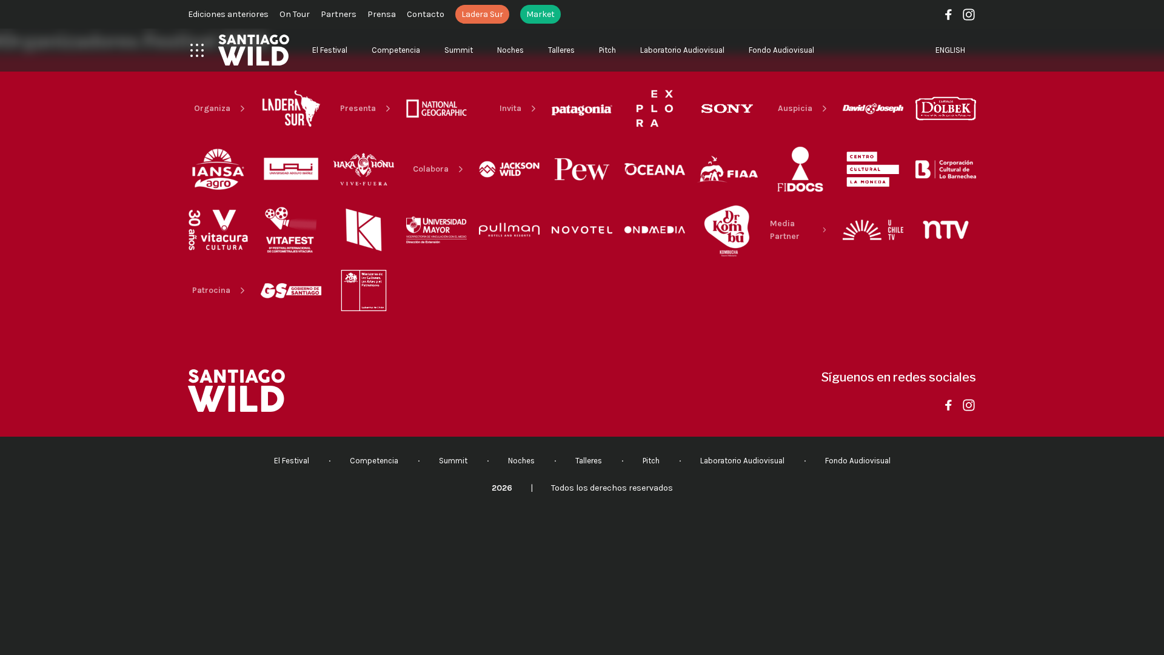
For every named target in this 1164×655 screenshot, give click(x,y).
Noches (510, 50)
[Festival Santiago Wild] (253, 50)
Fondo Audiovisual (781, 50)
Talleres (561, 50)
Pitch (607, 50)
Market (540, 14)
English (950, 50)
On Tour (294, 14)
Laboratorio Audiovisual (682, 50)
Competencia (396, 50)
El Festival (329, 50)
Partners (338, 14)
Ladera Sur (482, 14)
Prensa (381, 14)
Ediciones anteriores (228, 14)
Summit (458, 50)
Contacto (425, 14)
